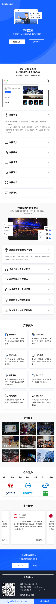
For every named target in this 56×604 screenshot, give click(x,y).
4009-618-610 (32, 584)
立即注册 (20, 566)
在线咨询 (46, 601)
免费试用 (16, 42)
